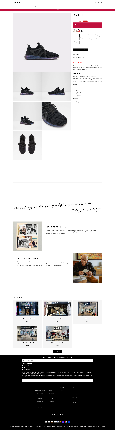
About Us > (57, 351)
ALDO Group (51, 395)
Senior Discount (75, 402)
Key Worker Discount (75, 394)
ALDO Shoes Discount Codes (75, 388)
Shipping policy (71, 424)
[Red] (79, 31)
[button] (96, 2)
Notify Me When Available (81, 50)
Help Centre (40, 387)
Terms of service (64, 424)
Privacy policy (58, 424)
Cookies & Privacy (63, 385)
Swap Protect (39, 395)
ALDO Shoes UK (46, 424)
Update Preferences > (63, 387)
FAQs (52, 398)
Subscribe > (57, 380)
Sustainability (51, 393)
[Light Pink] (77, 31)
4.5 (91, 35)
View (26, 321)
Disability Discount (75, 397)
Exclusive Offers (75, 385)
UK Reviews (51, 401)
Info (51, 385)
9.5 (77, 42)
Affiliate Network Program (40, 409)
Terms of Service (40, 401)
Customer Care (40, 385)
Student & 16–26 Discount (75, 400)
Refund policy (53, 424)
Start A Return (40, 393)
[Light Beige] (74, 31)
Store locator (51, 390)
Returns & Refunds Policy (40, 390)
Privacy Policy (40, 398)
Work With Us (40, 407)
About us (51, 387)
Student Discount (75, 392)
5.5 (77, 39)
